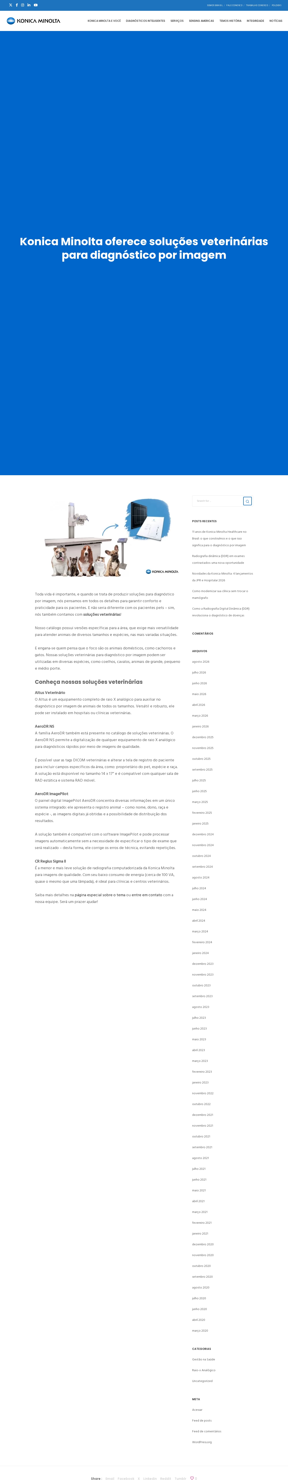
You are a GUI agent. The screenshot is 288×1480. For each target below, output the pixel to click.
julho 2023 (199, 1017)
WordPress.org (202, 1442)
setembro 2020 (202, 1276)
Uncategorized (202, 1381)
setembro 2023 (202, 996)
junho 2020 (199, 1309)
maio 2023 (199, 1039)
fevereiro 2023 (202, 1071)
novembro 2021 (202, 1125)
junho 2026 (199, 683)
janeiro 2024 (200, 953)
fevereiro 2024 (202, 942)
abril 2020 (198, 1319)
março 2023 (200, 1060)
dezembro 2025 (203, 737)
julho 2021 (198, 1168)
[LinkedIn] (28, 5)
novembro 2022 (203, 1093)
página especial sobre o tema (100, 895)
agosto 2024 (200, 877)
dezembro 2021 (202, 1114)
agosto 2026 (200, 661)
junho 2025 (199, 791)
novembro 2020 (203, 1255)
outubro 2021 (201, 1136)
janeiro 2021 (200, 1233)
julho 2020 (199, 1298)
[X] (10, 5)
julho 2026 (199, 672)
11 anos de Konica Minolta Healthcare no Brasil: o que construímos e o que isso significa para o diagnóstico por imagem (219, 538)
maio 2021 (199, 1190)
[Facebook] (17, 5)
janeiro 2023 (200, 1082)
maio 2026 (199, 694)
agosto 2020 (200, 1287)
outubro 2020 (201, 1265)
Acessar (197, 1409)
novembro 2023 (203, 974)
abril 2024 (198, 920)
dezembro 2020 (203, 1244)
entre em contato (147, 895)
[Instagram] (22, 5)
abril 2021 (198, 1201)
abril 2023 (198, 1050)
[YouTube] (36, 5)
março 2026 (200, 715)
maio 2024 (199, 909)
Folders (276, 5)
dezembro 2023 (203, 963)
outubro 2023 (201, 985)
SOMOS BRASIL (215, 5)
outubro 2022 (201, 1104)
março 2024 (200, 931)
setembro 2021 (202, 1147)
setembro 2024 (202, 866)
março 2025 (200, 802)
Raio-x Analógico (204, 1370)
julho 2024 (199, 888)
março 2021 (199, 1212)
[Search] (247, 501)
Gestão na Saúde (203, 1359)
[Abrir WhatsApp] (277, 1469)
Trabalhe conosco (257, 5)
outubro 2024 (201, 855)
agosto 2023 (200, 1007)
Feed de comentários (206, 1431)
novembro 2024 (203, 845)
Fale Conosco (234, 5)
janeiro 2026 (200, 726)
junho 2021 (199, 1179)
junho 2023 (199, 1028)
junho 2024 (199, 899)
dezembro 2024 (203, 834)
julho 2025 (199, 780)
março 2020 (200, 1330)
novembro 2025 (203, 748)
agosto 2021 (200, 1158)
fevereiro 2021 (202, 1222)
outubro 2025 (201, 758)
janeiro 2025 (200, 823)
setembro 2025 (202, 769)
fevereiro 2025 (202, 812)
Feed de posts (202, 1420)
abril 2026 (198, 704)
